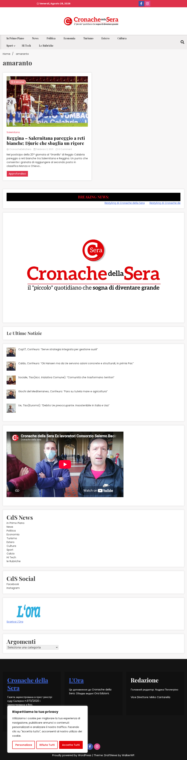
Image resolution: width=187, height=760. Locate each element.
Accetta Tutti (71, 745)
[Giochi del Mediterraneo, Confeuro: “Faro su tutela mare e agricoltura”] (11, 395)
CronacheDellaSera (20, 149)
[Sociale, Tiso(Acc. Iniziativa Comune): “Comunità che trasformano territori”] (11, 381)
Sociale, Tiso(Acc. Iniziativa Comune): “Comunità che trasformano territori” (66, 377)
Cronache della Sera (27, 684)
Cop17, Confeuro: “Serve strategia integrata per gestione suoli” (58, 349)
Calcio (11, 553)
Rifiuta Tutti (47, 745)
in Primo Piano (15, 38)
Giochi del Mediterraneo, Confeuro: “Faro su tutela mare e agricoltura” (63, 391)
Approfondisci (17, 173)
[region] (47, 729)
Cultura (122, 38)
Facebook (13, 584)
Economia (69, 38)
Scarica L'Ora (15, 621)
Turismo (88, 38)
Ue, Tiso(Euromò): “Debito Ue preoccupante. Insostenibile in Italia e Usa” (63, 405)
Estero (105, 38)
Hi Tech (26, 45)
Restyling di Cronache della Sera (115, 203)
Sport (9, 45)
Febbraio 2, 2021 (45, 149)
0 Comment (65, 149)
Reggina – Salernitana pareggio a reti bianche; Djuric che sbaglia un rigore (46, 140)
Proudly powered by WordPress (72, 755)
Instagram (13, 588)
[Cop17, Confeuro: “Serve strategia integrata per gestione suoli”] (11, 353)
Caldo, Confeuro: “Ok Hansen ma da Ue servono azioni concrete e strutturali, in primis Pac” (76, 363)
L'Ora (76, 680)
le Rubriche (46, 45)
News (35, 38)
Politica (51, 38)
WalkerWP (128, 755)
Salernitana (13, 132)
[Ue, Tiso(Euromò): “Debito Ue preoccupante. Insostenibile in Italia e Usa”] (11, 409)
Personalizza (23, 745)
